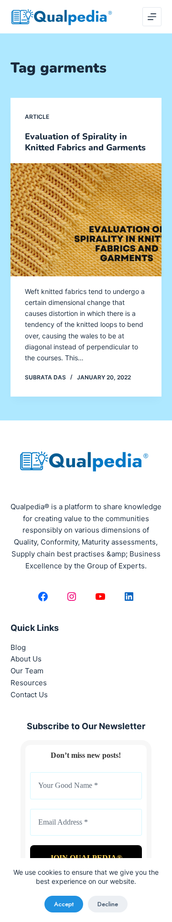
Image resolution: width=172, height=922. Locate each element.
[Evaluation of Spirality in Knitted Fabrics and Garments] (86, 220)
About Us (26, 658)
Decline (107, 904)
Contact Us (29, 694)
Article (37, 116)
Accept (64, 904)
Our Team (27, 670)
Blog (18, 647)
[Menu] (151, 16)
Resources (29, 682)
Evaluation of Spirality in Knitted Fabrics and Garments (85, 142)
